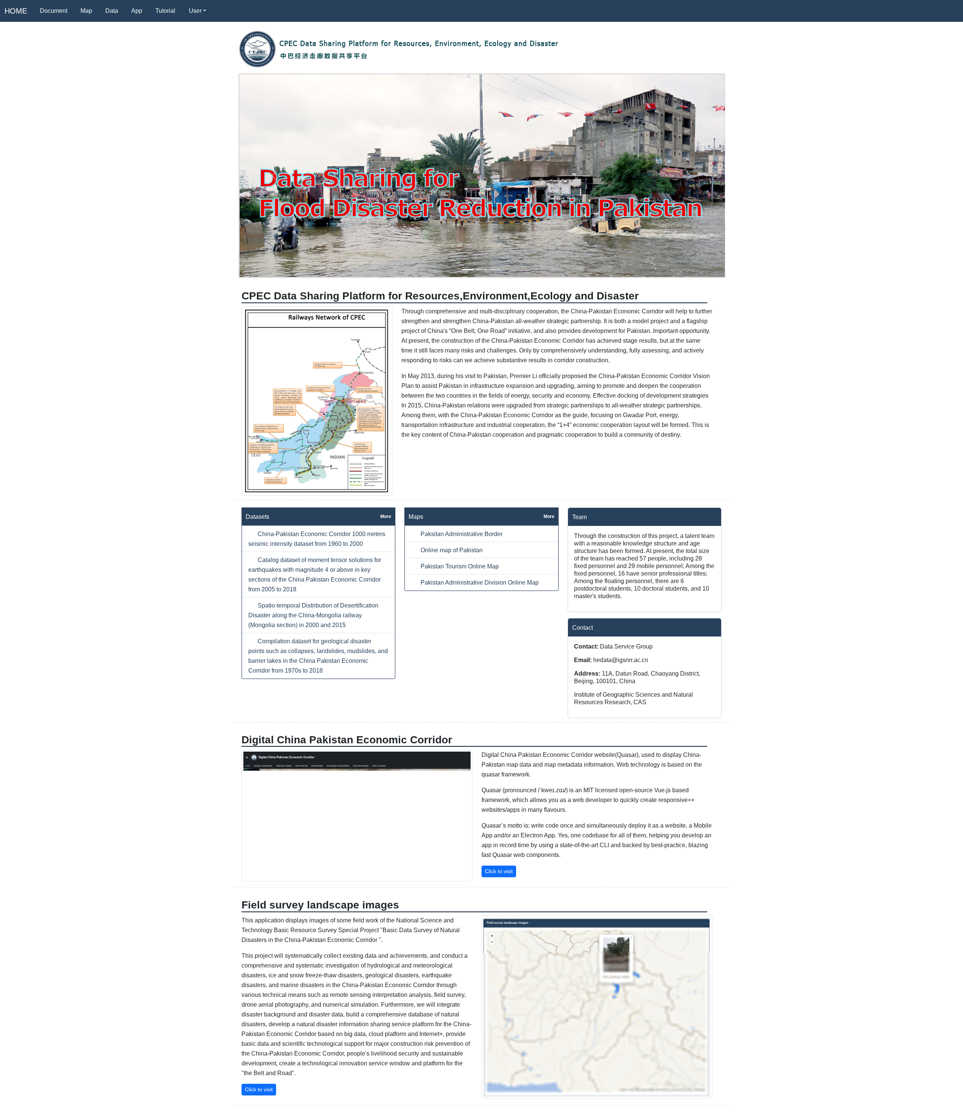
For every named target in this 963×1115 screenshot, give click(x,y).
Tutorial (165, 11)
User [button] (195, 11)
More (385, 516)
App (136, 11)
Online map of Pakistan (451, 550)
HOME (16, 11)
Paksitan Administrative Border (461, 533)
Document (53, 11)
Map (86, 11)
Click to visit (499, 871)
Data (111, 11)
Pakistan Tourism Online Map (459, 566)
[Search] (222, 11)
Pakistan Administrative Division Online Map (479, 582)
